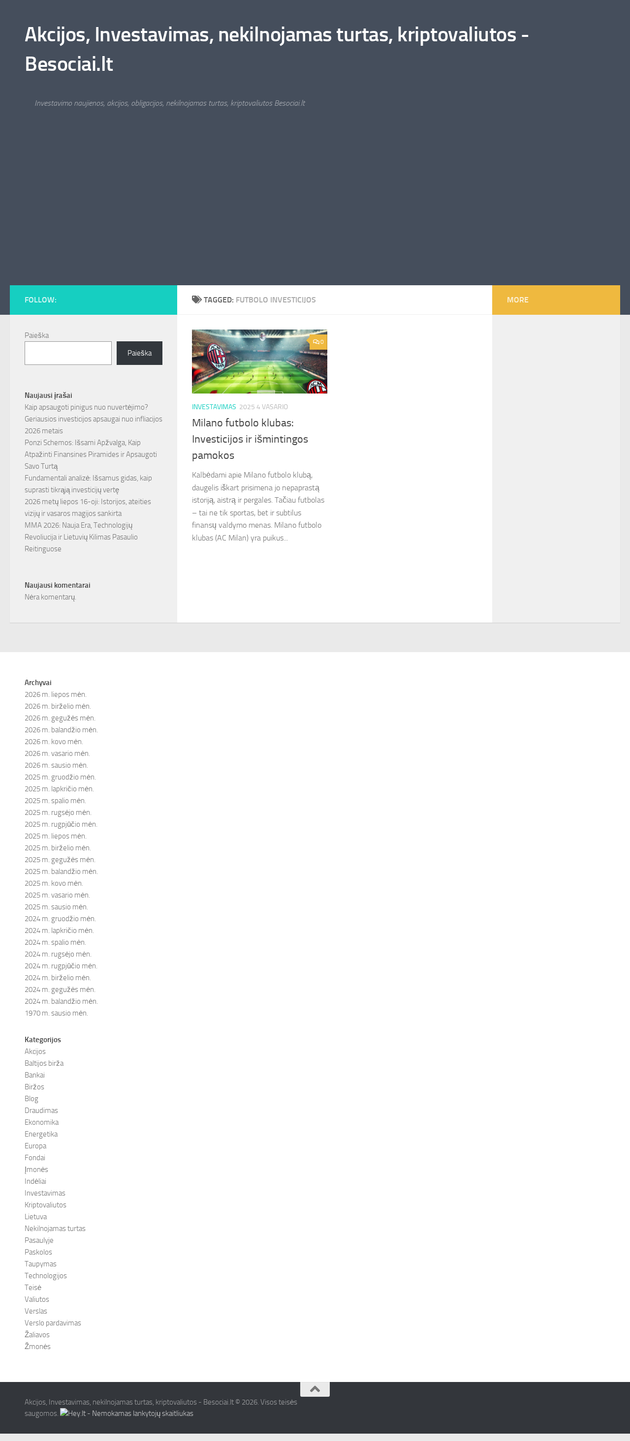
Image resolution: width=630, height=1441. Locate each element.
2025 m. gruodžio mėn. (60, 777)
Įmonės (36, 1169)
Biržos (34, 1086)
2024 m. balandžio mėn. (61, 1001)
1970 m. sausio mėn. (56, 1013)
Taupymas (41, 1264)
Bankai (35, 1075)
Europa (35, 1145)
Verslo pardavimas (53, 1323)
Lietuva (36, 1216)
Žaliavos (37, 1334)
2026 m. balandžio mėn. (61, 729)
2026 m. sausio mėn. (56, 765)
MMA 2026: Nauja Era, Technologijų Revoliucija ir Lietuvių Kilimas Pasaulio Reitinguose (81, 537)
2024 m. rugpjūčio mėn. (61, 965)
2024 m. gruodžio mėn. (60, 918)
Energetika (41, 1134)
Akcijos (35, 1051)
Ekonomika (42, 1122)
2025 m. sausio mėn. (56, 906)
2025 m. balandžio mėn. (61, 871)
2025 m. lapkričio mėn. (59, 788)
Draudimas (41, 1110)
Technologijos (46, 1275)
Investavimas (214, 407)
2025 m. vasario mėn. (57, 895)
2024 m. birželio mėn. (58, 977)
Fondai (35, 1157)
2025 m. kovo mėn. (54, 883)
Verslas (36, 1311)
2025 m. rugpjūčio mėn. (61, 824)
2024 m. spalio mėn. (55, 942)
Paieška (37, 335)
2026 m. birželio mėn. (58, 706)
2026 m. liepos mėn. (56, 694)
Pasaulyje (39, 1240)
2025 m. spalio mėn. (55, 800)
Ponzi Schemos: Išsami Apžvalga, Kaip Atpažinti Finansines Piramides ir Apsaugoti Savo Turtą (91, 454)
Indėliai (35, 1181)
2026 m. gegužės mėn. (60, 718)
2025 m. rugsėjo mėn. (58, 812)
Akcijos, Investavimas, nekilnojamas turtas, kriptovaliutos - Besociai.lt (277, 49)
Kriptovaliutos (45, 1205)
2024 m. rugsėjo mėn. (58, 954)
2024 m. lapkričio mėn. (59, 930)
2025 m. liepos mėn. (56, 836)
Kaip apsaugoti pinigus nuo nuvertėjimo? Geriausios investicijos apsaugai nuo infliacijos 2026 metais (93, 419)
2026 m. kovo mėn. (54, 741)
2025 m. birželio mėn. (58, 847)
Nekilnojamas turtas (55, 1228)
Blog (31, 1098)
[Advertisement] (315, 211)
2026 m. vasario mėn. (57, 753)
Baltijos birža (44, 1063)
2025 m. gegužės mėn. (60, 859)
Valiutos (37, 1299)
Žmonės (38, 1346)
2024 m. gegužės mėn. (60, 989)
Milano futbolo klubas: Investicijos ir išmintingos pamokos (250, 439)
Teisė (33, 1287)
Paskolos (38, 1252)
